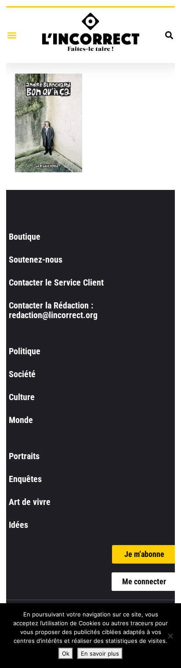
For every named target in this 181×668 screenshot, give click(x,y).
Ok (65, 653)
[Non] (170, 635)
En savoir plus (100, 653)
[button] (11, 35)
